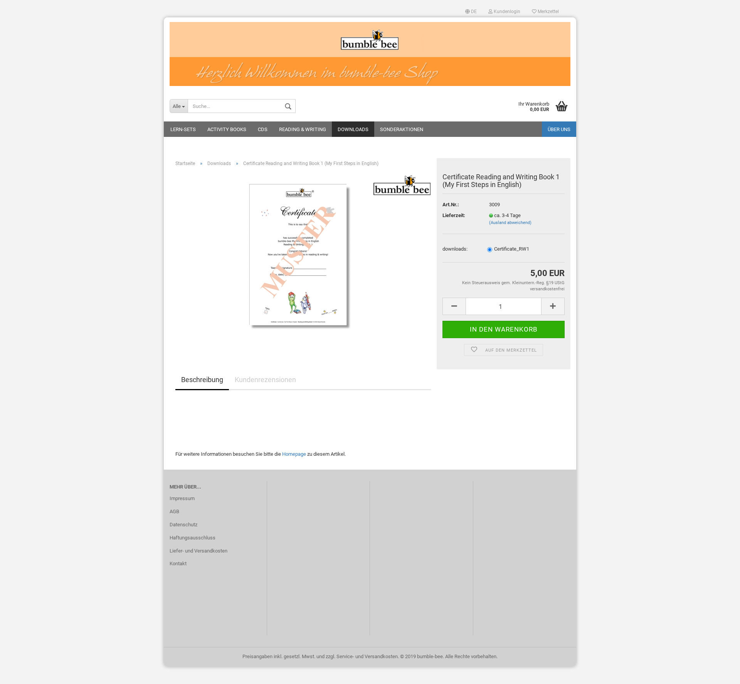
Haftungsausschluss (192, 538)
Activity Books (226, 129)
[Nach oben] (718, 672)
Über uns (559, 129)
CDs (262, 129)
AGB (174, 511)
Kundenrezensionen (265, 380)
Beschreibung (202, 380)
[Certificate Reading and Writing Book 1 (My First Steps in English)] (303, 259)
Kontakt (178, 563)
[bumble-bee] (370, 54)
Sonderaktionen (401, 129)
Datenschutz (183, 524)
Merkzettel (547, 11)
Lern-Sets (183, 129)
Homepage (294, 454)
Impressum (182, 498)
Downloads (353, 129)
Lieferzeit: (453, 215)
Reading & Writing (302, 129)
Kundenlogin (506, 11)
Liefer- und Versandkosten (198, 551)
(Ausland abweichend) (510, 222)
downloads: (455, 249)
